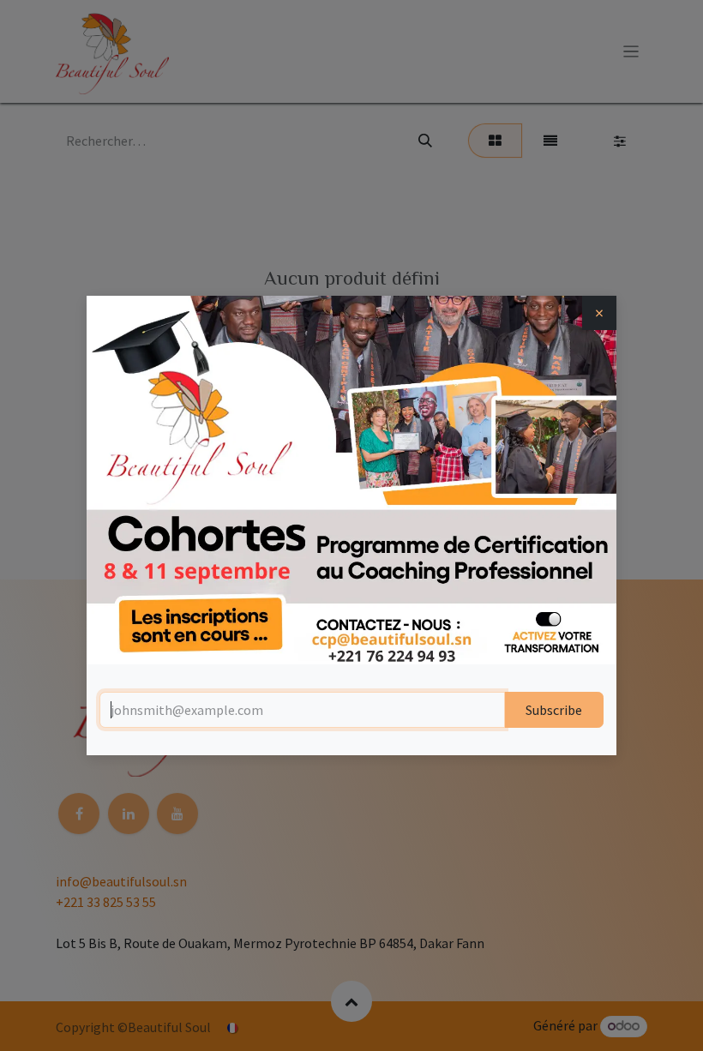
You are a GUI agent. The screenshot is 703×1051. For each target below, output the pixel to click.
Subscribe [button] (554, 709)
